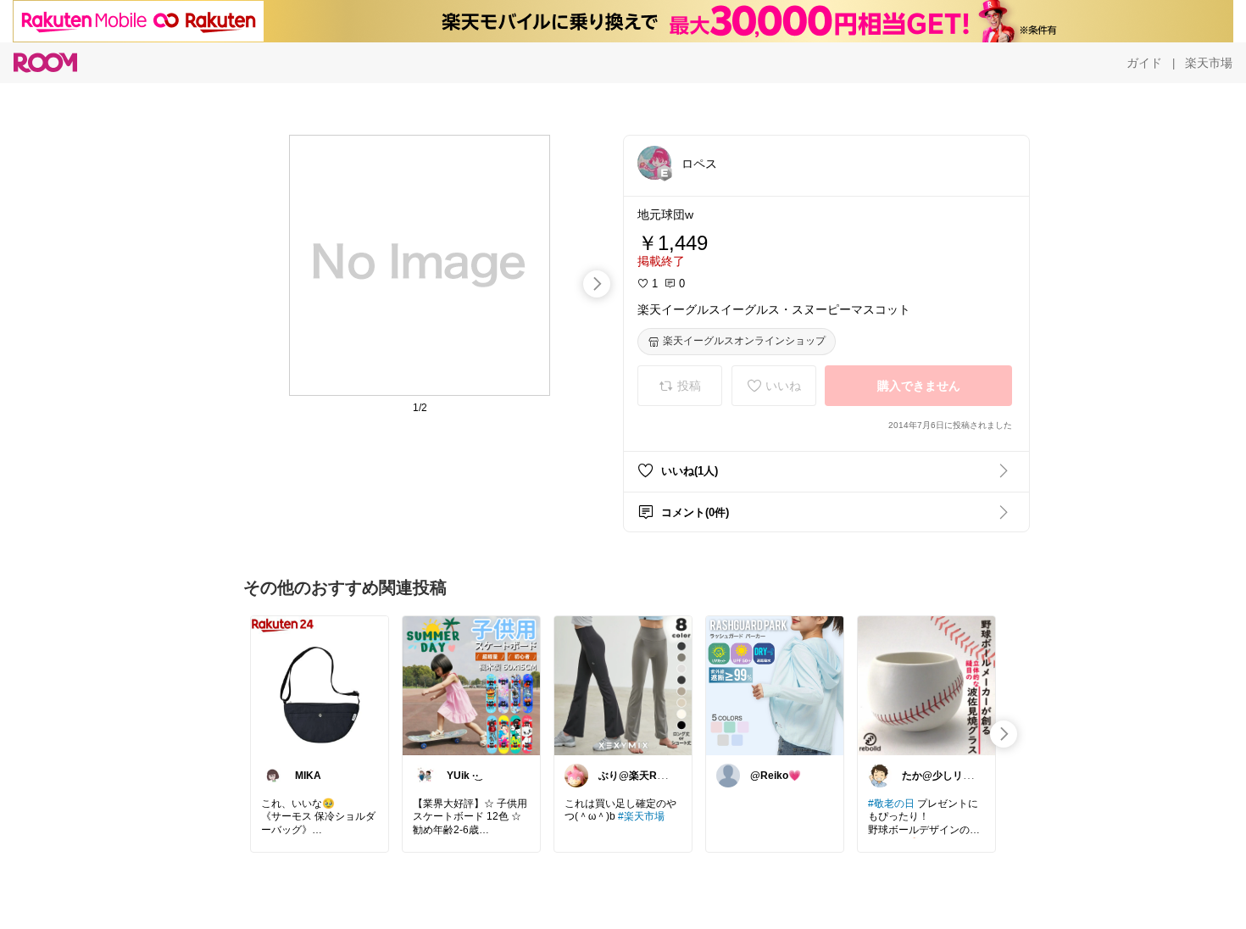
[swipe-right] (596, 284)
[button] (654, 163)
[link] (319, 685)
